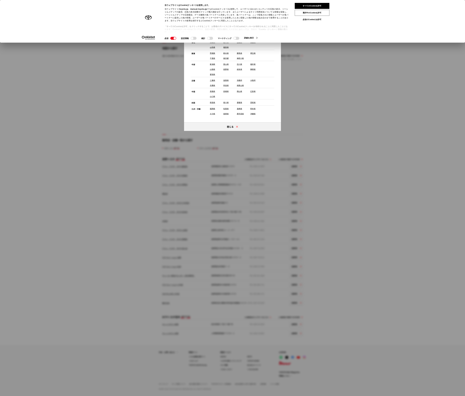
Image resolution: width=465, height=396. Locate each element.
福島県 (226, 47)
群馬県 (239, 53)
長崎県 (239, 108)
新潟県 (212, 64)
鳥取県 (212, 91)
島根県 (226, 91)
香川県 (226, 102)
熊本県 (253, 108)
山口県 (212, 96)
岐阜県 (239, 69)
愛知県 (212, 74)
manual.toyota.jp (198, 9)
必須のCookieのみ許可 (312, 19)
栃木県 (226, 53)
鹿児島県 (240, 114)
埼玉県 (253, 53)
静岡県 (253, 69)
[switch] (194, 38)
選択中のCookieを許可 (312, 13)
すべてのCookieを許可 (312, 6)
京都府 (239, 80)
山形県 (212, 47)
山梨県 (212, 69)
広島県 (253, 91)
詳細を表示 (249, 38)
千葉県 (212, 58)
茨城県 (212, 53)
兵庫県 (212, 85)
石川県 (239, 64)
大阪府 (253, 80)
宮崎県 (226, 114)
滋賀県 (226, 80)
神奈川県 (240, 58)
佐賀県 (226, 108)
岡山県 (239, 91)
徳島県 (212, 102)
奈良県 (226, 85)
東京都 (226, 58)
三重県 (212, 80)
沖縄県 (253, 114)
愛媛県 (239, 102)
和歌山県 (240, 85)
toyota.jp (183, 9)
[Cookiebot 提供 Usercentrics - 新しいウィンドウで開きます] (148, 38)
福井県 (253, 64)
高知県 (253, 102)
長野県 (226, 69)
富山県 (226, 64)
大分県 (212, 114)
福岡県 (212, 108)
